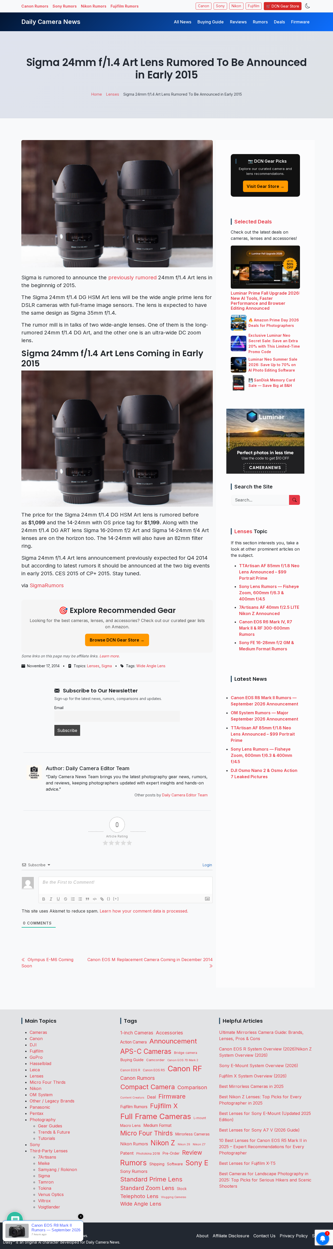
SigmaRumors (47, 585)
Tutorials (46, 1138)
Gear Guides (50, 1125)
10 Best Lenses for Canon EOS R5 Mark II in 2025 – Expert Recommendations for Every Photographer (263, 1146)
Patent (127, 1153)
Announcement (173, 1041)
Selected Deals (253, 222)
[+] (116, 899)
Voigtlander (49, 1207)
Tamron (46, 1182)
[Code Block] (94, 899)
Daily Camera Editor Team (185, 795)
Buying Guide (210, 21)
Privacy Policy (294, 1235)
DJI (33, 1044)
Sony (220, 6)
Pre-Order (171, 1153)
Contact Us (264, 1235)
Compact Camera (147, 1087)
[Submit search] (294, 500)
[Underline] (58, 899)
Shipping (156, 1164)
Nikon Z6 (184, 1144)
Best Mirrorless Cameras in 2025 (252, 1086)
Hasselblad (40, 1063)
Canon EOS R (130, 1070)
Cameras (38, 1032)
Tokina (44, 1188)
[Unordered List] (80, 899)
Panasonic (40, 1107)
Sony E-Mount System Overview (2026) (258, 1065)
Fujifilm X (164, 1106)
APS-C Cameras (145, 1051)
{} (109, 899)
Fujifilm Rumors (125, 6)
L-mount (200, 1118)
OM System (41, 1094)
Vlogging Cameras (173, 1197)
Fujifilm (253, 6)
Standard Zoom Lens (147, 1188)
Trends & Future (54, 1132)
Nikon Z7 (199, 1144)
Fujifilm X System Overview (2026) (253, 1076)
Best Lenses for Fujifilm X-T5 (247, 1163)
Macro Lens (130, 1125)
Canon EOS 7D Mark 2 (182, 1060)
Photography (43, 1119)
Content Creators (132, 1097)
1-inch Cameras (136, 1032)
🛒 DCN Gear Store (282, 6)
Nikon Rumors (93, 6)
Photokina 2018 (148, 1153)
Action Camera (133, 1042)
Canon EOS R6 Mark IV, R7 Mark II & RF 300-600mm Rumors (265, 628)
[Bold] (43, 899)
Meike (44, 1163)
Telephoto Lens (139, 1196)
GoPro (36, 1057)
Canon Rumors (34, 6)
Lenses (93, 666)
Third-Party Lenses (49, 1150)
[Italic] (51, 899)
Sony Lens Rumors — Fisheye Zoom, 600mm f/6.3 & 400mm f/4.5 (269, 593)
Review (192, 1152)
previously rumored (132, 277)
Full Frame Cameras (155, 1116)
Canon (203, 6)
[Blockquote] (87, 899)
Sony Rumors (65, 6)
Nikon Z (163, 1143)
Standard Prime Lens (151, 1179)
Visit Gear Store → (265, 186)
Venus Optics (51, 1194)
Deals (279, 21)
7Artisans (47, 1157)
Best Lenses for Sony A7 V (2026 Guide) (259, 1130)
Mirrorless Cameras (192, 1134)
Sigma (106, 666)
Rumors (260, 21)
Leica (35, 1069)
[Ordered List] (72, 899)
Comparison (192, 1087)
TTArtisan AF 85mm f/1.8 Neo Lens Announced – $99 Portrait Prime (269, 572)
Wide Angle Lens (150, 666)
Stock (182, 1189)
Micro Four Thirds (48, 1082)
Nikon (236, 6)
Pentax (36, 1113)
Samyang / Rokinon (57, 1169)
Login (207, 865)
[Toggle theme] (308, 6)
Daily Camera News (50, 21)
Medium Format (157, 1125)
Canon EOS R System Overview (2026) (257, 1049)
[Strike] (65, 899)
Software (175, 1164)
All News (182, 21)
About (202, 1235)
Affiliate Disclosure (231, 1235)
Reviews (238, 21)
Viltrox (44, 1200)
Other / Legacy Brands (52, 1100)
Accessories (169, 1032)
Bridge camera (185, 1053)
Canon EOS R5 (154, 1070)
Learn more (109, 656)
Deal (151, 1097)
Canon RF (185, 1068)
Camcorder (155, 1060)
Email (58, 707)
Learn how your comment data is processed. (144, 911)
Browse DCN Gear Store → (117, 640)
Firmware (300, 21)
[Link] (102, 899)
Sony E (196, 1163)
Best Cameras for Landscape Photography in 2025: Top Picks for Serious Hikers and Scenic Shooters (265, 1180)
